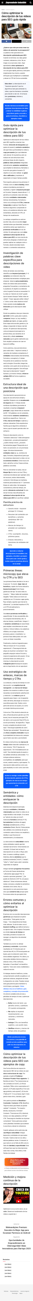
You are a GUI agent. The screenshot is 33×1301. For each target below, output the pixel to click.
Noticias (6, 1291)
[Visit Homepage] (16, 2)
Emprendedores (14, 1291)
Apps (21, 1293)
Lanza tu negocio (10, 9)
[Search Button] (30, 2)
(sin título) (8, 1264)
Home (3, 9)
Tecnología (15, 1293)
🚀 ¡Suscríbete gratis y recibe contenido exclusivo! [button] (16, 1162)
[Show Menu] (2, 2)
